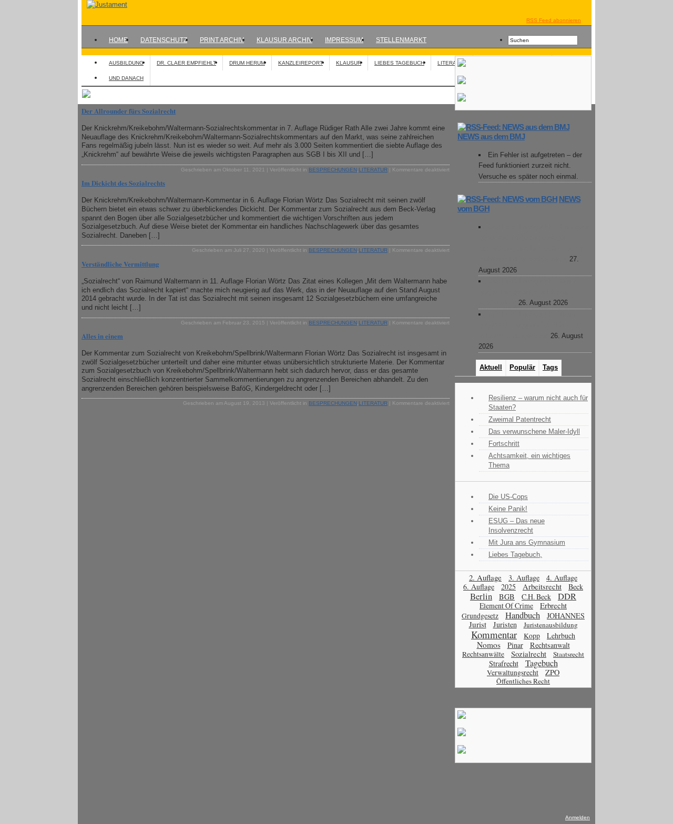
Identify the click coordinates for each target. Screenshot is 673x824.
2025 (508, 587)
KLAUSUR (348, 63)
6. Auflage (478, 587)
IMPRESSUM (344, 40)
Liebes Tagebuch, (515, 554)
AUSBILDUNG (126, 63)
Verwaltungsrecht (512, 672)
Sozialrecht (528, 654)
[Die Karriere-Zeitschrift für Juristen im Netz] (104, 4)
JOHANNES (566, 615)
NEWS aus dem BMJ (491, 136)
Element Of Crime (506, 606)
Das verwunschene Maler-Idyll (534, 431)
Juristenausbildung (551, 624)
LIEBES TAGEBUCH (399, 63)
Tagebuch (541, 663)
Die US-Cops (508, 497)
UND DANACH (126, 78)
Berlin (481, 596)
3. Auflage (523, 578)
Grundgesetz (480, 615)
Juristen (505, 624)
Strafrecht (503, 663)
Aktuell (491, 367)
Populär (522, 367)
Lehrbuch (561, 635)
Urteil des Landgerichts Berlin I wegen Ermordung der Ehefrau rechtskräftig (530, 292)
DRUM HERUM (247, 63)
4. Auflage (561, 578)
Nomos (489, 644)
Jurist (477, 624)
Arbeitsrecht (542, 587)
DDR (567, 596)
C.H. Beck (536, 597)
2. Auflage (485, 577)
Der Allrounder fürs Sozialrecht (128, 111)
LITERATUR (451, 63)
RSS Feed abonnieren (553, 20)
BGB (507, 597)
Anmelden (577, 817)
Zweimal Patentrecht (519, 419)
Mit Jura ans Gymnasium (526, 542)
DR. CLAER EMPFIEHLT (186, 63)
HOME (118, 40)
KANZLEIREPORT (300, 63)
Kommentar (494, 634)
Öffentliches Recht (523, 681)
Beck (575, 587)
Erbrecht (553, 605)
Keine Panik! (507, 509)
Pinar (515, 645)
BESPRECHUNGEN (333, 169)
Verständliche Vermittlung (120, 264)
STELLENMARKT (401, 40)
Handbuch (522, 615)
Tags (550, 367)
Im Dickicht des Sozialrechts (123, 183)
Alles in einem (102, 336)
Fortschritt (503, 443)
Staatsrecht (568, 654)
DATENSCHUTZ (163, 40)
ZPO (552, 672)
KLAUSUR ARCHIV (284, 40)
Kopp (532, 635)
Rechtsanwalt (550, 645)
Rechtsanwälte (483, 654)
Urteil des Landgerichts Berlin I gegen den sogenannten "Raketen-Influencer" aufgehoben (530, 325)
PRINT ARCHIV (222, 40)
